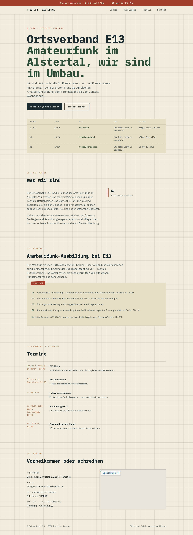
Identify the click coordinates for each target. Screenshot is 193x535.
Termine (146, 10)
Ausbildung (130, 10)
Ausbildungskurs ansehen (44, 106)
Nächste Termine (77, 106)
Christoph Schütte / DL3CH (110, 317)
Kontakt (161, 10)
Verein (113, 10)
